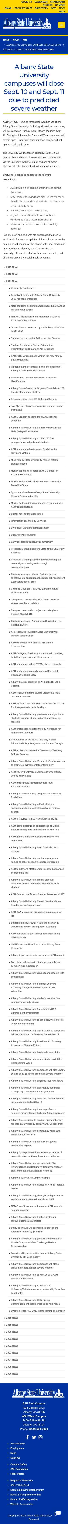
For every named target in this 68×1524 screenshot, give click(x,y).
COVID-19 (26, 2)
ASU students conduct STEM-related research (36, 664)
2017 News (12, 281)
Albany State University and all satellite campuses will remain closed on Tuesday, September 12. (38, 1032)
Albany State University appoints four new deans (37, 1080)
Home (6, 40)
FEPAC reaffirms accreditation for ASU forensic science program (36, 1208)
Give (53, 8)
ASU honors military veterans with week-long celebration (35, 838)
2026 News (12, 1374)
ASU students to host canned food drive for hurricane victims (34, 451)
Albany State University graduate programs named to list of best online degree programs (35, 860)
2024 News (12, 1360)
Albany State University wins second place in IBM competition (37, 975)
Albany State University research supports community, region (34, 1143)
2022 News (12, 1346)
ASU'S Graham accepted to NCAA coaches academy (34, 419)
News (16, 40)
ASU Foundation (19, 1469)
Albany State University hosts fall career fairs (35, 1052)
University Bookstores (23, 288)
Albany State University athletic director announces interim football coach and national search (35, 808)
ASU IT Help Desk (19, 1485)
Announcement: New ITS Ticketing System (34, 399)
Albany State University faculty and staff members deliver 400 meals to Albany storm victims (35, 883)
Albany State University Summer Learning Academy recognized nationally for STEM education (33, 987)
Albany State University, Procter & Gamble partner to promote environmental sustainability (38, 763)
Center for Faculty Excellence (27, 514)
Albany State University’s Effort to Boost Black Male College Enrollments (36, 429)
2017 (25, 40)
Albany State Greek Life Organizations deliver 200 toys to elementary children (37, 390)
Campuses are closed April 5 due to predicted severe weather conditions (35, 601)
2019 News (12, 1325)
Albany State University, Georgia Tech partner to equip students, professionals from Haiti (37, 1197)
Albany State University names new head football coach (37, 1186)
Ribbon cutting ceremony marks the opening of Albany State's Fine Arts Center (36, 368)
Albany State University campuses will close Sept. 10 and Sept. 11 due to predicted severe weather (38, 1072)
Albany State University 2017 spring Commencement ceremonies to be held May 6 (35, 1302)
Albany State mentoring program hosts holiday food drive (36, 795)
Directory (41, 8)
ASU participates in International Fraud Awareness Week (32, 784)
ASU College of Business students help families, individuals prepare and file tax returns (37, 655)
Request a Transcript (21, 1480)
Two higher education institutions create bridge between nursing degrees (36, 964)
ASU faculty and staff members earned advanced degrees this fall (37, 871)
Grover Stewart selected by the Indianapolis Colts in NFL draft (37, 329)
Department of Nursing (23, 535)
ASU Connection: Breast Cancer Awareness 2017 (38, 894)
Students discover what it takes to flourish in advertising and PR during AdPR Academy (35, 925)
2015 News (12, 267)
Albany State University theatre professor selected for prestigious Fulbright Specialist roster (38, 1111)
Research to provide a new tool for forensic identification (34, 379)
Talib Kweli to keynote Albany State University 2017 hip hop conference (35, 297)
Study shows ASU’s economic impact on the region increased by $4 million (34, 1230)
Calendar (41, 2)
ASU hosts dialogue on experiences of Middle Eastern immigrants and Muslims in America (35, 828)
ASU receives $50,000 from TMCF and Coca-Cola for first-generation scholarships (37, 705)
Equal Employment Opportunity (27, 1490)
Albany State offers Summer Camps (30, 1177)
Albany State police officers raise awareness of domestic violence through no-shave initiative (36, 1154)
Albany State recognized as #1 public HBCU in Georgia (35, 684)
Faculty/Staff (23, 8)
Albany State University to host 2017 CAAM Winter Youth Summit (34, 1276)
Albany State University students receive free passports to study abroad (35, 1000)
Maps (13, 1453)
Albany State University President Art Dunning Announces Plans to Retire (36, 1043)
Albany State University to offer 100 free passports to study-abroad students (32, 440)
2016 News (12, 274)
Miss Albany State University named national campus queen (35, 462)
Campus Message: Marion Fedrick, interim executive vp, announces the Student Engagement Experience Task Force (38, 578)
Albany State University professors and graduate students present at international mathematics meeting (37, 718)
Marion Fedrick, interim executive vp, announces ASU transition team (37, 505)
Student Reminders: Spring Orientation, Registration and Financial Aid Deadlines (32, 347)
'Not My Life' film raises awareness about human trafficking (37, 408)
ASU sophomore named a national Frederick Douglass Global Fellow (35, 673)
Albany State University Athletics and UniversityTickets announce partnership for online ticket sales (38, 1289)
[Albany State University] (28, 23)
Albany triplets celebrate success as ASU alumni (37, 955)
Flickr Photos (17, 1474)
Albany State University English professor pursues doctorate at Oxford (33, 1219)
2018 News (12, 1318)
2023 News (12, 1353)
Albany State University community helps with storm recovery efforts (35, 1133)
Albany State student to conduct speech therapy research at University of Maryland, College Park (37, 1122)
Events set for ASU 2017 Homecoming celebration (38, 1311)
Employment (17, 1448)
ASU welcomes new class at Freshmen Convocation (32, 644)
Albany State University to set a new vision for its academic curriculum (37, 1022)
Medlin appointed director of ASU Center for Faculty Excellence (34, 472)
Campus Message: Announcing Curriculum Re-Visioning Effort (36, 623)
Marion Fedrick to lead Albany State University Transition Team (36, 483)
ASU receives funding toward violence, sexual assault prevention (35, 694)
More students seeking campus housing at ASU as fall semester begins (38, 308)
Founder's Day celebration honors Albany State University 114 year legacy (36, 1255)
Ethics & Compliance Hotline (25, 1494)
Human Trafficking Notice (24, 1499)
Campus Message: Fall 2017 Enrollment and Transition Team (34, 590)
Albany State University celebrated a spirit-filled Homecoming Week (36, 1061)
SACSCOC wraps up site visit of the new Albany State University (36, 358)
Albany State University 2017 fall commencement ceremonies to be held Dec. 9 (37, 1100)
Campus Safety (18, 1464)
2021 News (12, 1339)
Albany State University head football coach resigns (34, 849)
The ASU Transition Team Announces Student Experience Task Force (35, 318)
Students (15, 1457)
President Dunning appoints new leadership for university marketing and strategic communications (36, 563)
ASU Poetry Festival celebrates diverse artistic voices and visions (36, 774)
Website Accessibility (22, 1504)
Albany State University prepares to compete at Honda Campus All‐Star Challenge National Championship (36, 1242)
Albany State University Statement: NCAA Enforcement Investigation (33, 1011)
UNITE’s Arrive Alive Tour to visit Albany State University (35, 946)
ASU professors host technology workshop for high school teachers (36, 731)
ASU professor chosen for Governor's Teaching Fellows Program (36, 752)
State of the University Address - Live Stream (35, 338)
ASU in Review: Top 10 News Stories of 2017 (35, 819)
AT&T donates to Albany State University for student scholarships (34, 634)
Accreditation (17, 1443)
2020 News (12, 1332)
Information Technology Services (28, 521)
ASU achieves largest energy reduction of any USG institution (35, 935)
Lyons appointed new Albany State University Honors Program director (35, 494)
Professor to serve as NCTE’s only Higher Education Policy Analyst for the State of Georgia (37, 741)
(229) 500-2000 (38, 1428)
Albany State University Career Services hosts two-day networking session (36, 903)
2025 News (12, 1367)
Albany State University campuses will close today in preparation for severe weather (35, 1266)
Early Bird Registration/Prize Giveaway (32, 542)
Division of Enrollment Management (30, 528)
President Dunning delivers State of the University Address (38, 551)
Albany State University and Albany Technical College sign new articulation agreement (35, 1089)
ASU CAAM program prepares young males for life (36, 914)
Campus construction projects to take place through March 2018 (34, 612)
